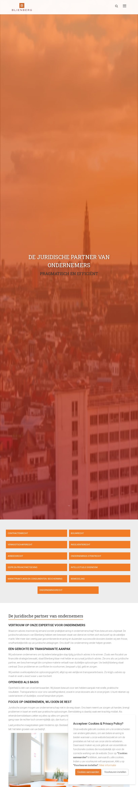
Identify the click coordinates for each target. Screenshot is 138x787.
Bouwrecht (77, 533)
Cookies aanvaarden (88, 772)
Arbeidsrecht (15, 556)
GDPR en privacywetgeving (22, 567)
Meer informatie (107, 765)
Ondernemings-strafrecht (86, 556)
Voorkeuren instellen (115, 772)
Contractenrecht (18, 533)
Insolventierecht (80, 544)
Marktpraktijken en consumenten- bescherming (35, 578)
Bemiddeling (78, 578)
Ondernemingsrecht (50, 590)
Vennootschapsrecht (20, 544)
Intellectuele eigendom (84, 567)
